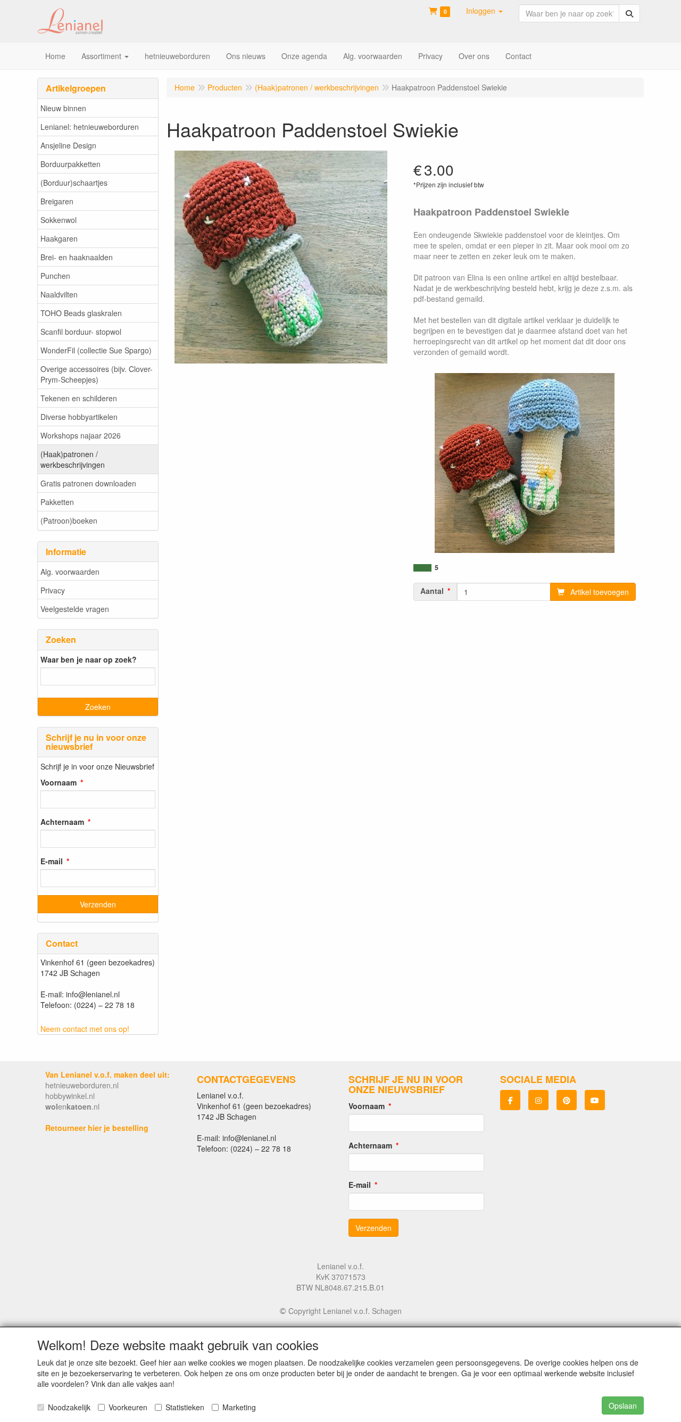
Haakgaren (59, 238)
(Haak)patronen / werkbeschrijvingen (72, 459)
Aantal (432, 590)
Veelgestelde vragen (74, 608)
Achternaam (62, 821)
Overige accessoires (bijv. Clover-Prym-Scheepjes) (96, 374)
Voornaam (58, 782)
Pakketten (57, 502)
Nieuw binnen (63, 108)
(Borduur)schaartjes (73, 182)
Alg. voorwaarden (69, 571)
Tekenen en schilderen (78, 398)
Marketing (239, 1407)
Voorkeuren (128, 1407)
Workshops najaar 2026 (80, 435)
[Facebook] (510, 1100)
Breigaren (56, 201)
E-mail (51, 861)
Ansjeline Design (68, 145)
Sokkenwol (58, 219)
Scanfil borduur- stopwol (80, 331)
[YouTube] (595, 1100)
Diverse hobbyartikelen (79, 416)
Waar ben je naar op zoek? (88, 659)
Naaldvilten (59, 294)
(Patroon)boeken (68, 520)
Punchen (55, 275)
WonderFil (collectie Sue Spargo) (96, 350)
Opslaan (623, 1405)
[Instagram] (538, 1100)
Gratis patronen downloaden (88, 483)
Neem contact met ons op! (84, 1028)
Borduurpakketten (70, 164)
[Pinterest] (567, 1100)
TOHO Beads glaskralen (81, 313)
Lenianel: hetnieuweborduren (89, 126)
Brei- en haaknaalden (76, 257)
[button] (484, 10)
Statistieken (184, 1407)
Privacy (52, 590)
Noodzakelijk (69, 1407)
